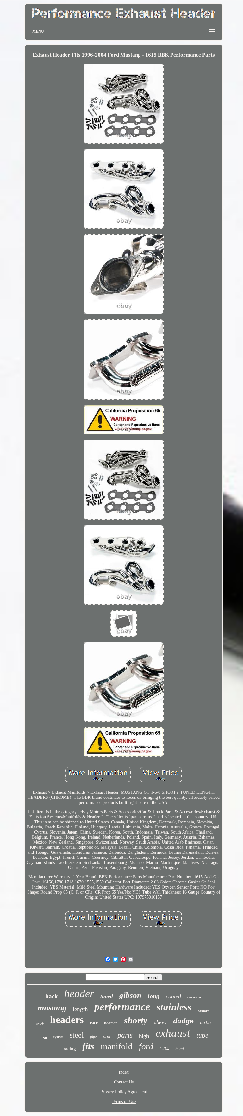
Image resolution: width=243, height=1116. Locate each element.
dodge (183, 1022)
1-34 (164, 1048)
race (94, 1023)
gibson (130, 995)
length (80, 1009)
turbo (205, 1022)
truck (40, 1024)
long (153, 995)
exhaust (172, 1033)
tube (202, 1035)
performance (122, 1006)
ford (146, 1046)
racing (70, 1048)
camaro (203, 1011)
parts (125, 1035)
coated (173, 996)
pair (107, 1036)
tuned (106, 996)
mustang (52, 1007)
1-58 (43, 1038)
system (58, 1037)
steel (77, 1035)
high (144, 1036)
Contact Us (124, 1082)
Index (124, 1072)
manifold (117, 1046)
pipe (93, 1037)
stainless (174, 1006)
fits (88, 1046)
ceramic (194, 997)
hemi (179, 1048)
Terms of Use (124, 1101)
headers (67, 1019)
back (51, 996)
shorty (135, 1020)
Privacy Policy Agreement (123, 1091)
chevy (160, 1022)
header (79, 993)
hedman (111, 1023)
